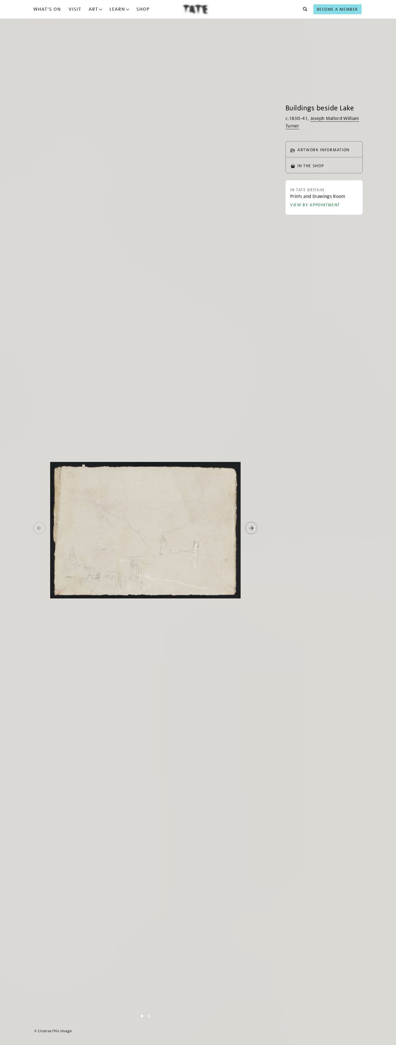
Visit (75, 9)
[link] (52, 1030)
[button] (303, 9)
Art (93, 9)
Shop (143, 9)
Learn (117, 9)
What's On (47, 9)
